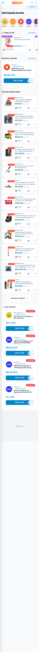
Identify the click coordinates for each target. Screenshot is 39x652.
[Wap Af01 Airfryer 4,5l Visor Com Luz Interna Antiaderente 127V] (19, 219)
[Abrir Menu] (2, 2)
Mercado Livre (18, 312)
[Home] (17, 2)
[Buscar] (31, 2)
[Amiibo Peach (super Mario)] (18, 44)
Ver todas (31, 33)
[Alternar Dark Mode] (36, 2)
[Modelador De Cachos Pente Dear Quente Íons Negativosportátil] (19, 169)
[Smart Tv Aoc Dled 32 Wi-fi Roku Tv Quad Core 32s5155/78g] (19, 202)
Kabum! (16, 337)
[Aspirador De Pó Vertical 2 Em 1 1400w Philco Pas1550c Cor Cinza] (19, 252)
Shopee (14, 65)
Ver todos (31, 58)
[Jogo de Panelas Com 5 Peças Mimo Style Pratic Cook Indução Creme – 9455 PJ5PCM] (19, 185)
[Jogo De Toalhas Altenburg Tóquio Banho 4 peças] (19, 103)
